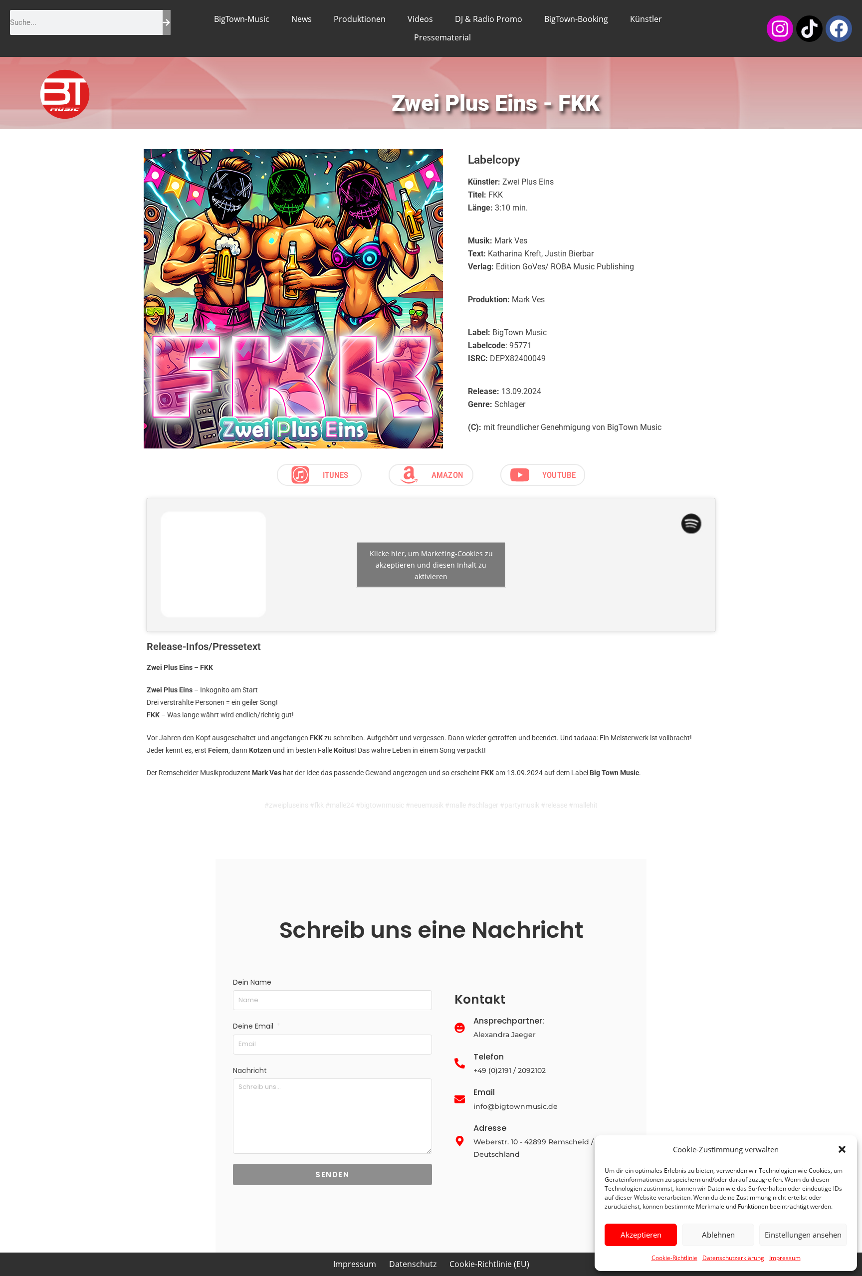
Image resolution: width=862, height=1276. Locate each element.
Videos (420, 18)
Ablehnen (718, 1235)
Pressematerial (442, 37)
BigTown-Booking (576, 18)
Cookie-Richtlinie (674, 1258)
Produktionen (360, 18)
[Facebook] (839, 28)
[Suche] (166, 22)
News (301, 18)
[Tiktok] (809, 28)
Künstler (646, 18)
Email (484, 1092)
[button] (842, 1149)
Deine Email (254, 1026)
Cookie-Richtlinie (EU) (489, 1264)
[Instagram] (780, 28)
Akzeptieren (641, 1235)
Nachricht (250, 1070)
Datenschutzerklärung (733, 1258)
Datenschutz (412, 1264)
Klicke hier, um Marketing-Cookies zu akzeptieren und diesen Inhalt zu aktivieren (431, 565)
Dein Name (252, 982)
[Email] (459, 1100)
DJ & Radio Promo (488, 18)
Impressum (785, 1258)
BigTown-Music (241, 18)
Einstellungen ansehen (803, 1235)
